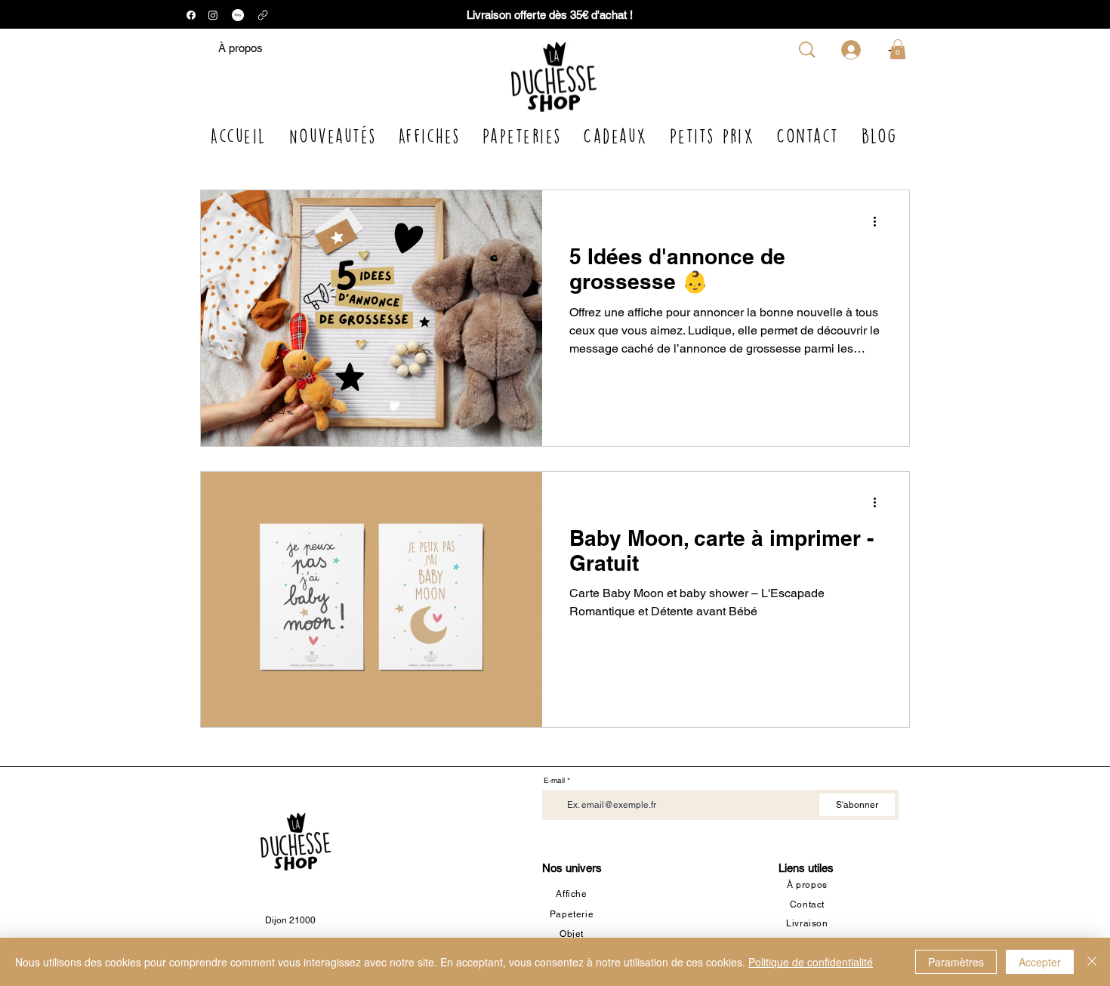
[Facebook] (191, 15)
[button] (898, 49)
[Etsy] (238, 15)
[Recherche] (807, 50)
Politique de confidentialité (810, 961)
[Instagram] (213, 15)
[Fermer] (1092, 962)
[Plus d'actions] (880, 221)
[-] (853, 50)
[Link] (262, 15)
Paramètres (956, 961)
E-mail (554, 780)
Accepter (1040, 961)
